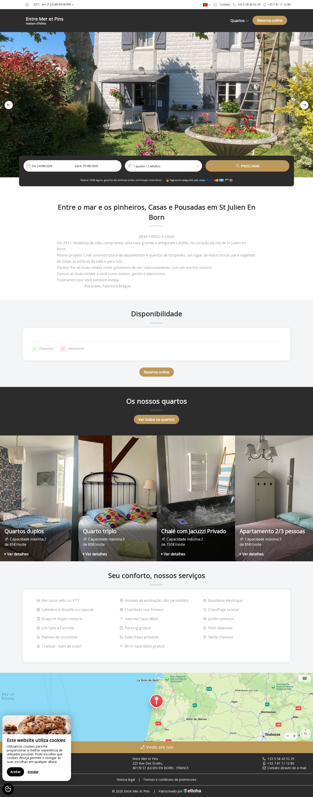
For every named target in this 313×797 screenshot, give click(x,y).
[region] (36, 748)
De (34, 166)
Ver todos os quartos (156, 419)
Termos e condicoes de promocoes (169, 779)
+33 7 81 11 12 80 (280, 763)
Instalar (32, 772)
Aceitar (15, 772)
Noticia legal (126, 779)
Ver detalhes (18, 554)
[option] (156, 104)
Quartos (238, 20)
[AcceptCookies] (8, 789)
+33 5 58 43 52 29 (280, 758)
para (78, 166)
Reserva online (270, 20)
